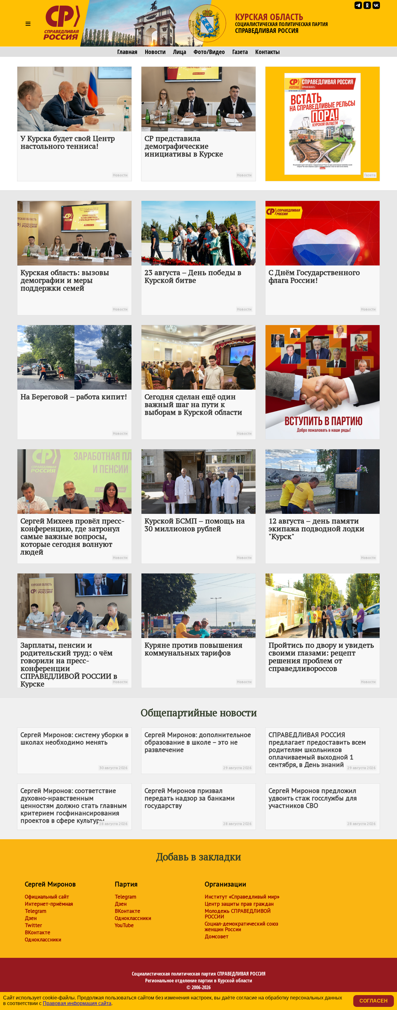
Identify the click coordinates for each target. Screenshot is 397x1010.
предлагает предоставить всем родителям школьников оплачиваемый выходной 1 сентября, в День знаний (322, 750)
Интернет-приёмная (49, 904)
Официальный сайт (47, 896)
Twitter (33, 925)
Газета (240, 51)
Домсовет (217, 936)
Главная (127, 51)
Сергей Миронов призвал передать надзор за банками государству (198, 806)
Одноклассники (43, 939)
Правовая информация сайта (77, 1003)
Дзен (31, 918)
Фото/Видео (209, 51)
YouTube (124, 925)
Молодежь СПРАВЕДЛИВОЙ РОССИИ (238, 913)
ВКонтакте (37, 932)
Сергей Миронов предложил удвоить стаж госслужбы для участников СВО (322, 806)
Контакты (267, 51)
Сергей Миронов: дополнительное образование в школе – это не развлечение (198, 750)
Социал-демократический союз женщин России (241, 926)
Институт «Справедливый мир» (242, 896)
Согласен (373, 1000)
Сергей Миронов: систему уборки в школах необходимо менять (74, 750)
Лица (179, 51)
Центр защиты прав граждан (239, 904)
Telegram (35, 911)
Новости (155, 51)
